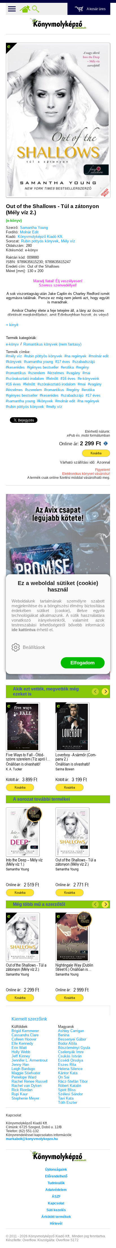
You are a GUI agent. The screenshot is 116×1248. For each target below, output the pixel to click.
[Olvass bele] (100, 188)
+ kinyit (12, 324)
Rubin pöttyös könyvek (40, 241)
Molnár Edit (29, 232)
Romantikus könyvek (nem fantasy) (52, 344)
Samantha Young (34, 227)
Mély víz (68, 241)
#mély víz (14, 356)
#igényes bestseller (43, 367)
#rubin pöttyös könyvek (43, 356)
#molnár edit (99, 356)
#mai (86, 373)
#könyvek (14, 362)
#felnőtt (52, 378)
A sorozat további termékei (41, 799)
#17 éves (62, 362)
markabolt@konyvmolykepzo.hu (32, 1139)
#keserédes (15, 367)
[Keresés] (36, 9)
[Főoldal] (25, 9)
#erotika (67, 367)
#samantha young (38, 362)
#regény (82, 367)
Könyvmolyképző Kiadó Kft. (40, 236)
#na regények (75, 356)
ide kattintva (23, 629)
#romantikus (16, 373)
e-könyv (12, 344)
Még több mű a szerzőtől (39, 904)
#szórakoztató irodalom (25, 378)
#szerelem (36, 373)
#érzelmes (55, 373)
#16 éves (68, 378)
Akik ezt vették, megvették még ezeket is (46, 691)
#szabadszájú (83, 362)
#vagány (73, 373)
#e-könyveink (88, 378)
